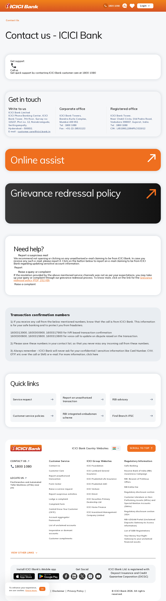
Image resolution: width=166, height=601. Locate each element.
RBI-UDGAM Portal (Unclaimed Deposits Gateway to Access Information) (139, 522)
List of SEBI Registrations (137, 530)
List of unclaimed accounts (62, 525)
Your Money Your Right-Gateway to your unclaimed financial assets (138, 538)
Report (18, 267)
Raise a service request (61, 489)
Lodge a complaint (58, 499)
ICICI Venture (93, 489)
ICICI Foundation (95, 465)
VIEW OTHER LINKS (22, 552)
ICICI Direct (92, 494)
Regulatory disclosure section (139, 492)
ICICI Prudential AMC (97, 484)
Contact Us (54, 465)
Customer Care (56, 471)
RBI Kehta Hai (131, 487)
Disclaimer (58, 590)
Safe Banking (131, 465)
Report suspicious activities (63, 494)
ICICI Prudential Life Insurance (102, 479)
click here (92, 354)
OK (42, 589)
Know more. (31, 590)
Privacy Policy (75, 590)
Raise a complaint (25, 284)
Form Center (55, 484)
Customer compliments (60, 538)
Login (143, 5)
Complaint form (57, 504)
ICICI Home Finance (96, 507)
